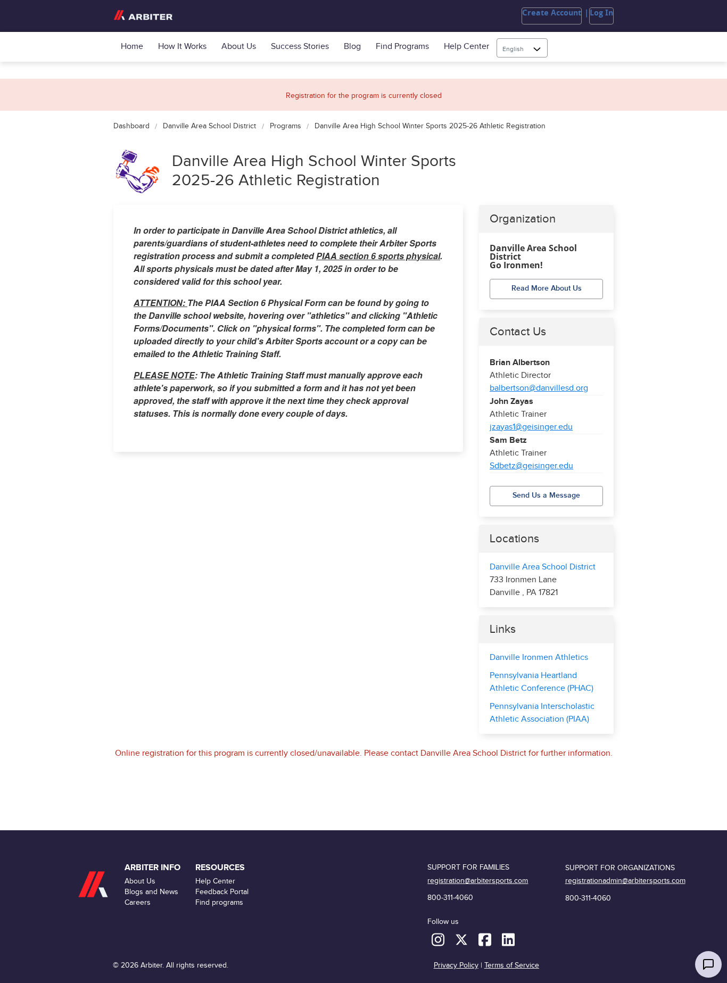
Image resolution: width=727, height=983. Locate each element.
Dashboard (131, 126)
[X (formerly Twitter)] (462, 939)
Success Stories (300, 47)
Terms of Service (511, 965)
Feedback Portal (222, 891)
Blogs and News (151, 891)
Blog (352, 47)
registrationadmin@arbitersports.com (625, 880)
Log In (601, 12)
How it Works (182, 47)
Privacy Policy (456, 965)
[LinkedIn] (508, 939)
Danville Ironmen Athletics (539, 657)
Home (132, 47)
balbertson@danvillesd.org (539, 388)
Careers (138, 902)
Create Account (551, 12)
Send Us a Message (546, 495)
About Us (238, 47)
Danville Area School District (209, 126)
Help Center (466, 47)
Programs (285, 126)
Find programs (402, 47)
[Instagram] (439, 939)
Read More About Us (546, 288)
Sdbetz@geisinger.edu (531, 466)
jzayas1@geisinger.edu (531, 427)
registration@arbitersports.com (477, 880)
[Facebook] (486, 939)
